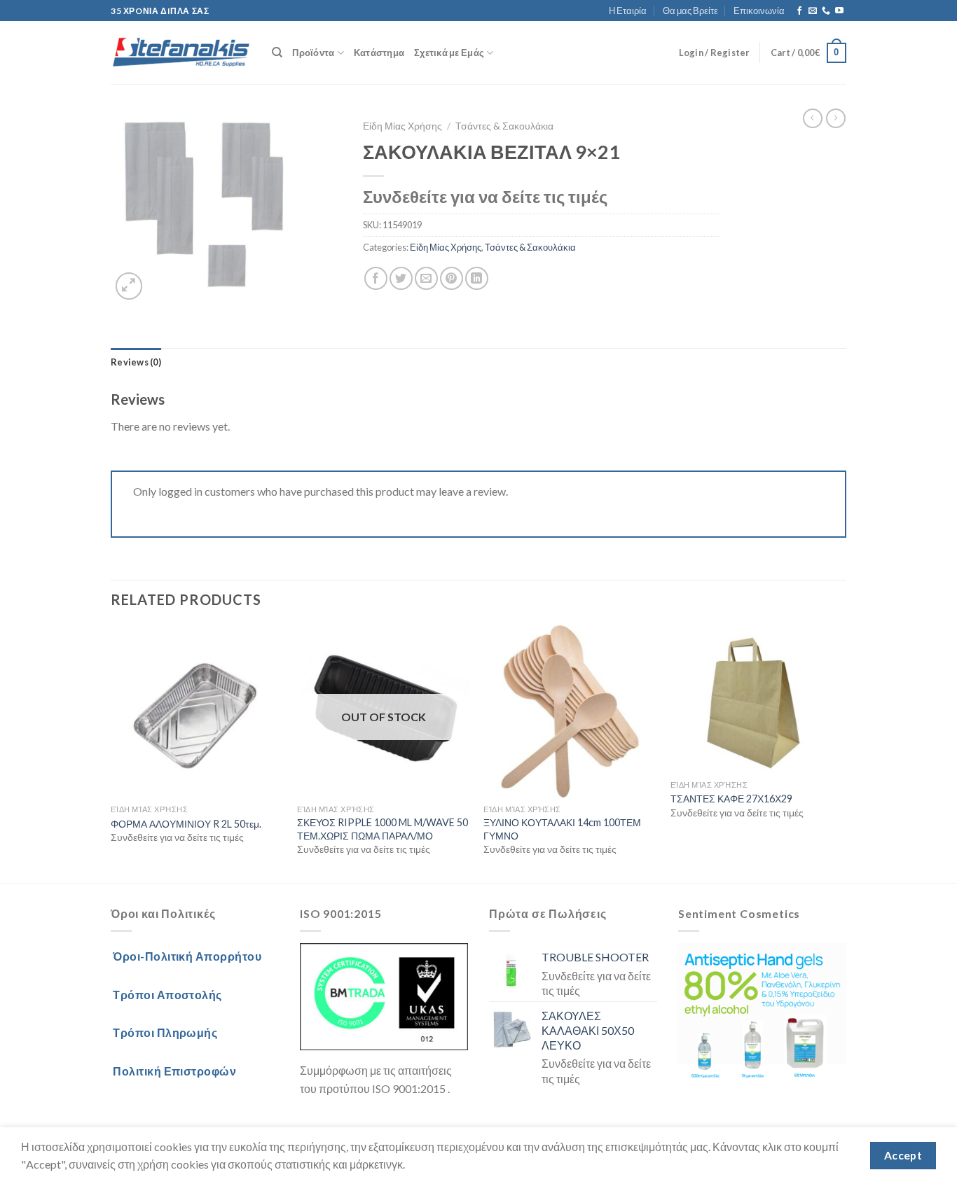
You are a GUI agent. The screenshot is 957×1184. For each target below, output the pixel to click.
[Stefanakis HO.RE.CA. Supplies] (181, 53)
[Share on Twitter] (401, 278)
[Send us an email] (812, 11)
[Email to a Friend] (426, 278)
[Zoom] (129, 286)
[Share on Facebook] (375, 278)
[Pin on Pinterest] (451, 278)
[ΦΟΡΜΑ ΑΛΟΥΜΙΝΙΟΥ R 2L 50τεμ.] (197, 711)
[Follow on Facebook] (799, 11)
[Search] (277, 52)
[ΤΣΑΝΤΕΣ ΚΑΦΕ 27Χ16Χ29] (757, 699)
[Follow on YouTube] (839, 11)
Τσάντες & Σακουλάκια (504, 126)
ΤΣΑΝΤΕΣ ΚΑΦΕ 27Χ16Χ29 (731, 799)
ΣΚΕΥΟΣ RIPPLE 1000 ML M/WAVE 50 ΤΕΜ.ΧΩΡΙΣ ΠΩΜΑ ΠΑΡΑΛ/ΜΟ (382, 829)
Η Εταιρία (628, 10)
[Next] (842, 753)
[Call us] (826, 11)
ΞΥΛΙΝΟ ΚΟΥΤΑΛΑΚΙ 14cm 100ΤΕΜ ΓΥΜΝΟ (562, 829)
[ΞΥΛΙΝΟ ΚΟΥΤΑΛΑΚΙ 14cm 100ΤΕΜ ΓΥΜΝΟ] (569, 711)
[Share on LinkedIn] (476, 278)
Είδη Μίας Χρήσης (402, 126)
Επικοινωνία (759, 10)
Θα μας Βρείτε (690, 10)
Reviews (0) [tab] (136, 362)
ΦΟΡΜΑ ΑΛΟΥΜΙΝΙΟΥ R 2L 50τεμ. (186, 824)
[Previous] (111, 753)
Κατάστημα (379, 52)
